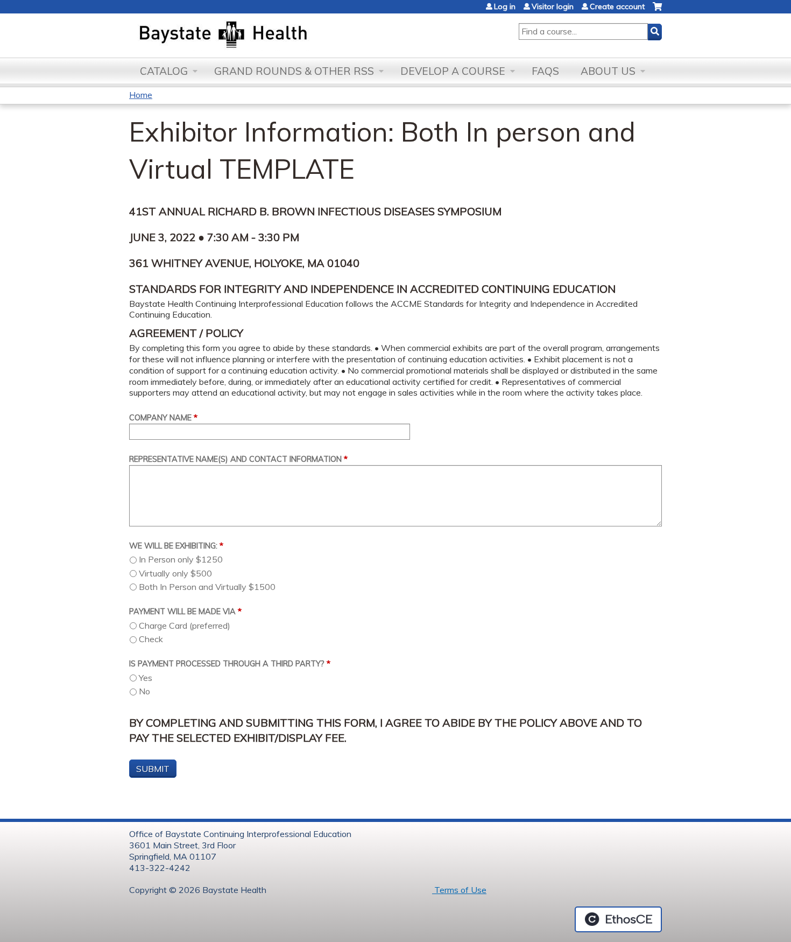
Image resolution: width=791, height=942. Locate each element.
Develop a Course (452, 71)
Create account (617, 6)
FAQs (545, 71)
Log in (504, 6)
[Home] (273, 35)
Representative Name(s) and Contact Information (235, 459)
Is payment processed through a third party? (226, 664)
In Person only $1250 (181, 559)
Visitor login (553, 6)
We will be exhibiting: (173, 546)
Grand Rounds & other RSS (294, 71)
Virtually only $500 (175, 573)
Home (140, 94)
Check (151, 639)
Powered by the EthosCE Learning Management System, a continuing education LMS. (618, 919)
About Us (608, 71)
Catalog (164, 71)
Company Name (160, 418)
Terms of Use (459, 889)
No (144, 691)
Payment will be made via (182, 611)
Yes (145, 677)
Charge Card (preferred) (184, 625)
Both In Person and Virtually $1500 (207, 586)
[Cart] (657, 10)
